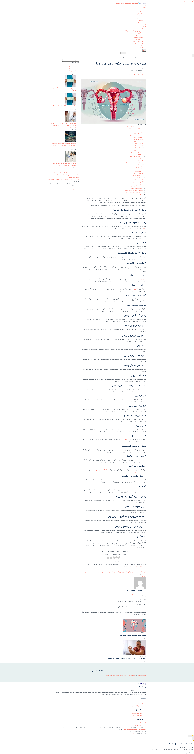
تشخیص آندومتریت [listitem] (109, 572)
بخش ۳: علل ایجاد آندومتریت (136, 135)
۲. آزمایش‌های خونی (138, 167)
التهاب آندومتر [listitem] (126, 572)
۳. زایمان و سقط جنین (137, 141)
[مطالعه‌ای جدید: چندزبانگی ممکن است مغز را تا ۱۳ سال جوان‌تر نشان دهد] (70, 99)
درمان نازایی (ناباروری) (138, 18)
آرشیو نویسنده (142, 618)
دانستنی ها (140, 22)
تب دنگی (141, 16)
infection (75, 179)
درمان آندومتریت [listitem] (101, 572)
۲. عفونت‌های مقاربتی (138, 139)
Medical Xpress (53, 173)
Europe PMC (76, 175)
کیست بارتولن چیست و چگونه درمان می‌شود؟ (132, 635)
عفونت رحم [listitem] (95, 572)
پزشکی (141, 10)
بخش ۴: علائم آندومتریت (137, 148)
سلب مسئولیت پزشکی (140, 725)
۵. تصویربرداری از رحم (138, 173)
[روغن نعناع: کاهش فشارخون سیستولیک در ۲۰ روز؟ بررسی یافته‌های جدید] (70, 81)
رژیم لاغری (143, 27)
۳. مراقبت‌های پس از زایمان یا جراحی (134, 193)
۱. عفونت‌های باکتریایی (137, 137)
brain (60, 175)
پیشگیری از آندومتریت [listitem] (118, 572)
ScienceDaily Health (67, 175)
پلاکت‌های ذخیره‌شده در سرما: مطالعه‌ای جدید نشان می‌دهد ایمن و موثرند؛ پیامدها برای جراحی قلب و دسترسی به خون (64, 145)
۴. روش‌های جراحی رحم (137, 144)
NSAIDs (106, 470)
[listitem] (145, 576)
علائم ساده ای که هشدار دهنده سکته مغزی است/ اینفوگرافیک (127, 658)
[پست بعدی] (134, 647)
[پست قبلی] (134, 625)
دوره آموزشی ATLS (131, 675)
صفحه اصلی (136, 618)
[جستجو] (145, 50)
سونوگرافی (126, 440)
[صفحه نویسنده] (140, 583)
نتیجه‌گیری (140, 195)
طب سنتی (140, 20)
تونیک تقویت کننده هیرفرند (112, 675)
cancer (74, 177)
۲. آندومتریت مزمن (138, 133)
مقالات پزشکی (142, 8)
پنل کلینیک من (139, 39)
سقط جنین (136, 289)
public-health (64, 173)
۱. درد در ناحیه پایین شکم (137, 150)
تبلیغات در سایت (139, 704)
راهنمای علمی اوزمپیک (137, 713)
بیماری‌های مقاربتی (141, 279)
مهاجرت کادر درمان (141, 675)
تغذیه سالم (140, 14)
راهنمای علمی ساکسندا (137, 715)
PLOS (59, 173)
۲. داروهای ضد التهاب (138, 180)
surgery (56, 179)
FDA (61, 179)
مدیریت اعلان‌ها (135, 723)
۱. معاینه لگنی (139, 165)
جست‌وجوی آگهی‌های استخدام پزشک (134, 31)
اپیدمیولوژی (51, 179)
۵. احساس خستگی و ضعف (136, 159)
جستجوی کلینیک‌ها (138, 37)
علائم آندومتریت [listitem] (88, 572)
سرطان (141, 12)
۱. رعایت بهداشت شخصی (137, 188)
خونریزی (143, 229)
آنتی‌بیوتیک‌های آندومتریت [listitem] (140, 572)
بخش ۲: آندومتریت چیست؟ (136, 129)
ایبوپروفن (98, 470)
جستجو (144, 53)
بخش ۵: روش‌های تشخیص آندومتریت (134, 163)
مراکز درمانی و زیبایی (141, 35)
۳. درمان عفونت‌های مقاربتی (136, 182)
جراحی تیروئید (123, 675)
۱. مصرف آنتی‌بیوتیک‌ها (137, 178)
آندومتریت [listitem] (132, 572)
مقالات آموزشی (139, 46)
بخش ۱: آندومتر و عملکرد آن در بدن (134, 127)
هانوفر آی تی (132, 733)
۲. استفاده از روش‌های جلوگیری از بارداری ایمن (132, 190)
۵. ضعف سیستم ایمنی (137, 146)
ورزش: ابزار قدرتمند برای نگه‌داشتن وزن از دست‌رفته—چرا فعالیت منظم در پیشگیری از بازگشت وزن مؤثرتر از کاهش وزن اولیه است (63, 126)
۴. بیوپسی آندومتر (138, 171)
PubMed (64, 179)
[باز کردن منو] (143, 50)
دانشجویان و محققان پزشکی (139, 42)
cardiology (70, 179)
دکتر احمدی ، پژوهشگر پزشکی (136, 75)
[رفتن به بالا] (193, 55)
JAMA (141, 48)
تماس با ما (140, 702)
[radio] (119, 558)
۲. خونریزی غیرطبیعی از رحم (136, 152)
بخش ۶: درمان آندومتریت (137, 176)
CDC (59, 179)
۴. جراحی (140, 184)
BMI (145, 25)
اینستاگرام (142, 723)
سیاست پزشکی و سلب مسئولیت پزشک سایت (135, 729)
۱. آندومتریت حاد (139, 131)
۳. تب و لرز (140, 154)
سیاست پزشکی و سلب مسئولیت (135, 706)
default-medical (72, 173)
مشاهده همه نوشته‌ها (134, 594)
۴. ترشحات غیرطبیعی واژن (136, 156)
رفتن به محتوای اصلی (189, 1)
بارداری (124, 216)
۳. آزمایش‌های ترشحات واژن (136, 169)
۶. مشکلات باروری (138, 161)
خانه (145, 5)
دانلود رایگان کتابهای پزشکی (136, 44)
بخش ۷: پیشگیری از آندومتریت (135, 186)
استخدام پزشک (142, 29)
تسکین (136, 472)
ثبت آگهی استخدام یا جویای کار (135, 33)
